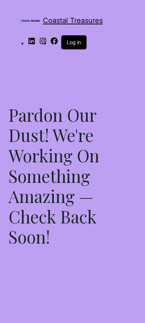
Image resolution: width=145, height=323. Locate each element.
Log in (74, 42)
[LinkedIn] (31, 43)
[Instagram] (43, 43)
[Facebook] (54, 43)
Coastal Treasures (73, 20)
